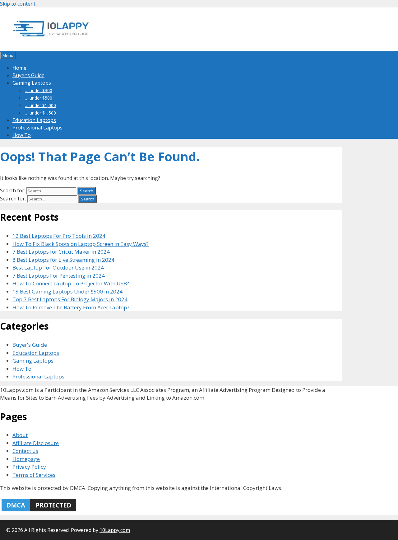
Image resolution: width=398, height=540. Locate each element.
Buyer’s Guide (28, 75)
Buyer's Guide (29, 344)
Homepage (26, 459)
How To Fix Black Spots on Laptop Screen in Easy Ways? (80, 243)
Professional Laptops (37, 127)
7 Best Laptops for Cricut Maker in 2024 (61, 251)
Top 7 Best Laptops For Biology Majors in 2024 (69, 299)
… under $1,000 (40, 105)
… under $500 (38, 98)
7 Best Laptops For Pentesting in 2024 (58, 275)
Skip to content (17, 3)
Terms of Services (33, 474)
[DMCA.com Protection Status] (39, 510)
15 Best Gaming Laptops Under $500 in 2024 (67, 291)
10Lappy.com (115, 530)
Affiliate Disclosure (35, 443)
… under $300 (38, 90)
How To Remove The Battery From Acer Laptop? (70, 307)
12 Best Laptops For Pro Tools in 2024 (58, 235)
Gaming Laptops (31, 82)
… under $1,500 (40, 113)
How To (21, 135)
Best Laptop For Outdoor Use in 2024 (58, 267)
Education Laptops (34, 120)
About (20, 435)
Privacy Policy (29, 466)
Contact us (25, 450)
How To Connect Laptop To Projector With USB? (70, 283)
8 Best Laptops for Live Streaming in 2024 (63, 259)
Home (19, 67)
